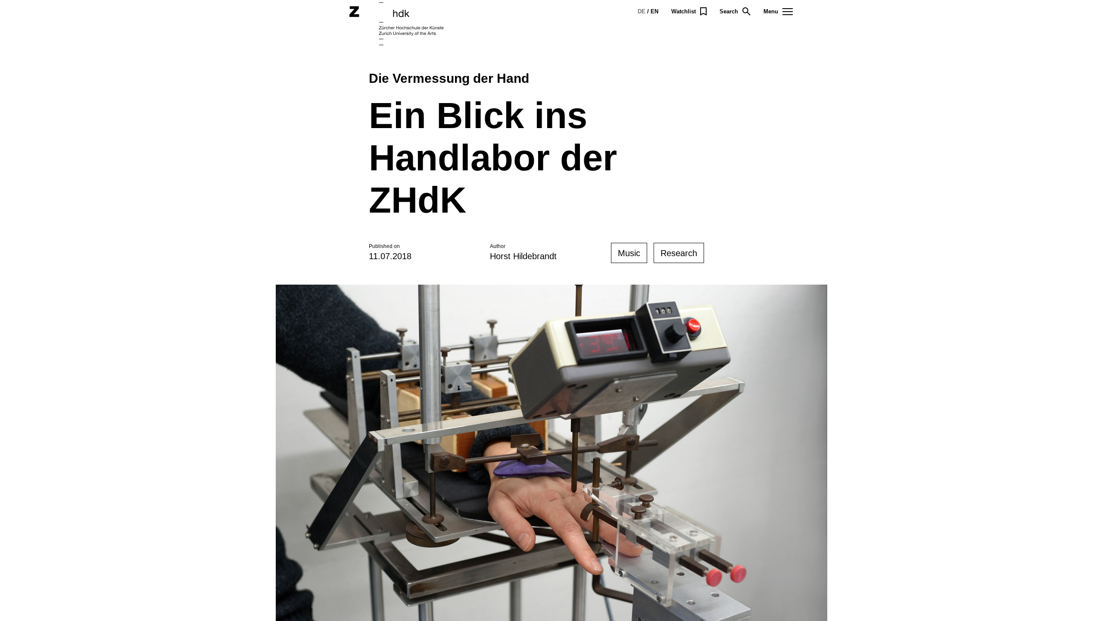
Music (629, 253)
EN (654, 11)
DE (641, 11)
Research (679, 253)
